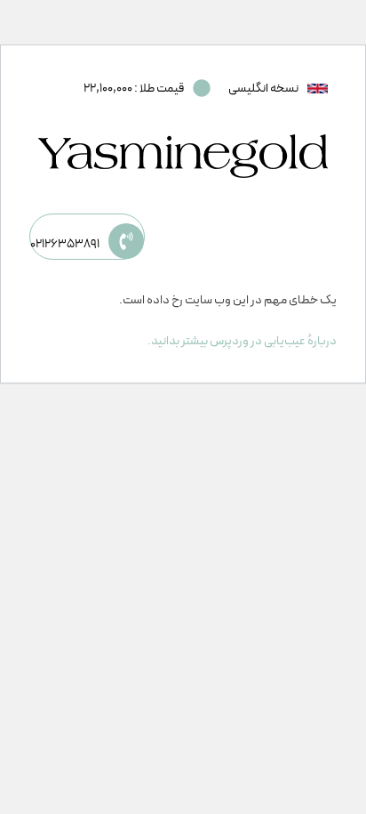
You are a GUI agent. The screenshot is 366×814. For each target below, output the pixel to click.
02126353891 (64, 244)
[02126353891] (126, 241)
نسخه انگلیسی (263, 88)
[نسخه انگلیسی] (317, 88)
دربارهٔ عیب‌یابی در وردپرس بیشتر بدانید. (242, 341)
